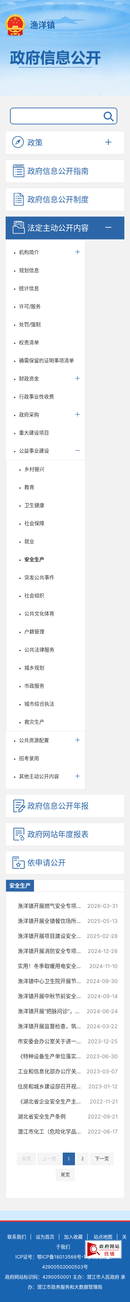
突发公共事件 (39, 577)
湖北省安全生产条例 (54, 1116)
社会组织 (34, 595)
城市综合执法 (39, 704)
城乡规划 (34, 668)
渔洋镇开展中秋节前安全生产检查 (54, 996)
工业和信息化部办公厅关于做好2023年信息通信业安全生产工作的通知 (54, 1071)
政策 (35, 142)
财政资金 (29, 378)
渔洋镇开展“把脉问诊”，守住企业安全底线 (54, 1011)
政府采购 (29, 414)
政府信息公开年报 (58, 806)
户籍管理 (34, 631)
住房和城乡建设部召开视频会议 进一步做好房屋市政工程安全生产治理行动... (54, 1086)
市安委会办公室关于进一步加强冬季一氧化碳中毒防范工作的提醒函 (54, 1041)
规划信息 (29, 270)
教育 (29, 487)
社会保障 (34, 523)
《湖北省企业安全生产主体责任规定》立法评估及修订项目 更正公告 (54, 1101)
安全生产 (34, 559)
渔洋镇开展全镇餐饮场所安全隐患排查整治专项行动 (54, 921)
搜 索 (107, 116)
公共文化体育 (39, 613)
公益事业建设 (34, 451)
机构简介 (29, 252)
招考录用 (29, 758)
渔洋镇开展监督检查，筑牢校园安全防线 (54, 1026)
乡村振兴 (34, 469)
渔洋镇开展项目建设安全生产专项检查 (54, 936)
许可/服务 (30, 306)
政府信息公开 (65, 69)
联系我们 (16, 1236)
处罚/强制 (30, 324)
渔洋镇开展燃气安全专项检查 (54, 906)
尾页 (65, 1174)
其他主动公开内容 (39, 776)
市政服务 (34, 686)
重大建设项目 (34, 433)
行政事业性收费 (36, 396)
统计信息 (29, 288)
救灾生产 (34, 722)
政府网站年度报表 (58, 834)
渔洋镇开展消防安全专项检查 (54, 951)
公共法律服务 (39, 649)
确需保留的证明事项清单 (46, 360)
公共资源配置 (34, 740)
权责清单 (29, 342)
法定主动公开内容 (58, 228)
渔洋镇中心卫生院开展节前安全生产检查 (54, 981)
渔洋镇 (42, 25)
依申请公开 (46, 862)
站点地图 (103, 1236)
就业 (29, 541)
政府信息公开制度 (58, 199)
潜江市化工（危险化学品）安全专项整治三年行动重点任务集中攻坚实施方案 (54, 1131)
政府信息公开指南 (58, 171)
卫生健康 (34, 505)
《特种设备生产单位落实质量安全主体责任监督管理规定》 (54, 1056)
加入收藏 (73, 1236)
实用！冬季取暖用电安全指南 (54, 966)
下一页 (102, 1158)
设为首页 (45, 1236)
